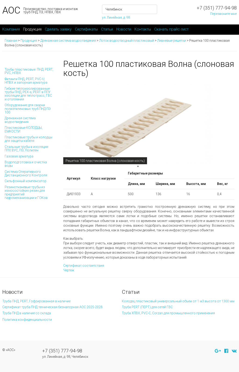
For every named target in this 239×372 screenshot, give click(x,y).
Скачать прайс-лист (171, 29)
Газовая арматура (19, 156)
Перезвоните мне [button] (223, 14)
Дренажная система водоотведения (20, 119)
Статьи (107, 29)
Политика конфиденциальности (27, 319)
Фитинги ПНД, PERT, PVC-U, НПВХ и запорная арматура (26, 80)
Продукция (32, 29)
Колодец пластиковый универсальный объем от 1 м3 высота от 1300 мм (178, 301)
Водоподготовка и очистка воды (26, 163)
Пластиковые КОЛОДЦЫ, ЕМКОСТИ (23, 129)
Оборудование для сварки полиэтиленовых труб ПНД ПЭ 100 (28, 108)
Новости (123, 29)
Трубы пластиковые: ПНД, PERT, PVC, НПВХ (29, 71)
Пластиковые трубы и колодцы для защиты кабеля (28, 139)
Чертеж (68, 270)
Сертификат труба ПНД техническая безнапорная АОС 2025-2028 (52, 307)
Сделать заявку (58, 29)
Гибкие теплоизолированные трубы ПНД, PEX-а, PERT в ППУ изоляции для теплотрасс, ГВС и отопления (28, 94)
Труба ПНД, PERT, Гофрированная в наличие (36, 301)
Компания (11, 29)
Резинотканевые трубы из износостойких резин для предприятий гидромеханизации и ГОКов (26, 192)
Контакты (142, 29)
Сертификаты (86, 29)
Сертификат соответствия (83, 265)
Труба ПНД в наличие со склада (26, 313)
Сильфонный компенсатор (25, 181)
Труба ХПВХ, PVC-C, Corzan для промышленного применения (168, 313)
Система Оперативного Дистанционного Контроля (26, 173)
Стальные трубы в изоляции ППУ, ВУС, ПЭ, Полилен (26, 148)
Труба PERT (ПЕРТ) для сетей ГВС (147, 307)
